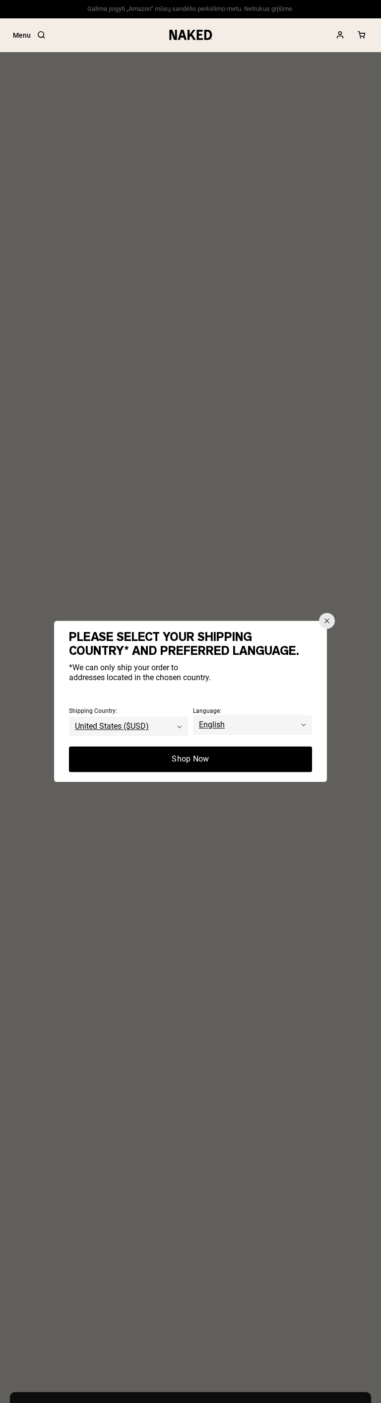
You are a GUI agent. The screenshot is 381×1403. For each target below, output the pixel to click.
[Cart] (361, 35)
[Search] (41, 35)
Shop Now (190, 759)
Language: (207, 711)
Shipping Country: (93, 711)
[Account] (340, 35)
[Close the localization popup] (327, 621)
